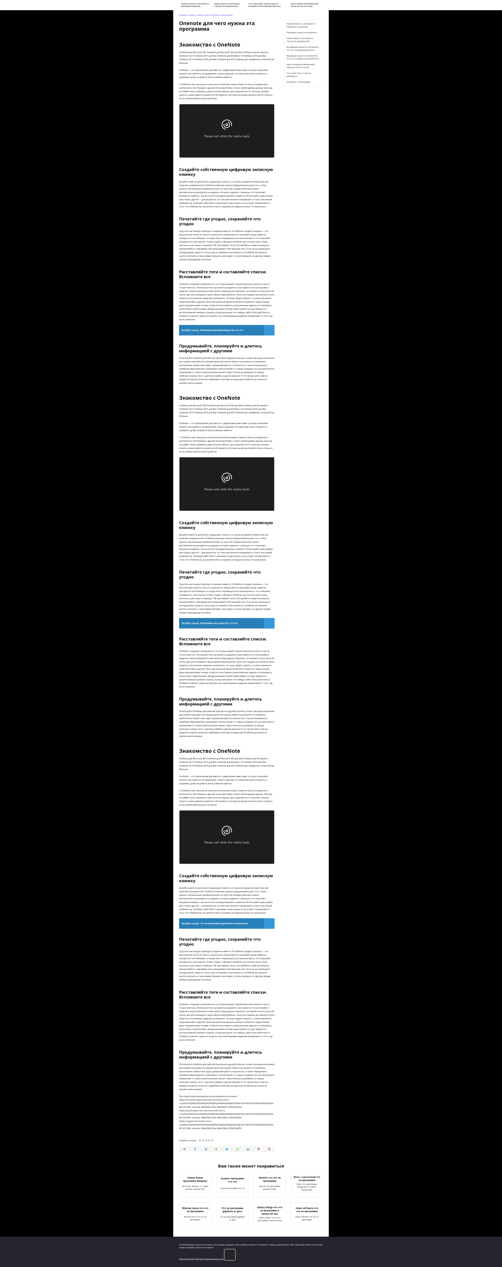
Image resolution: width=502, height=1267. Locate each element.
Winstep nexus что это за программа (195, 1209)
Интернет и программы (298, 82)
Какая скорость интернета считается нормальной (227, 5)
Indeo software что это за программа (307, 1209)
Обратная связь (186, 1259)
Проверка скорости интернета (301, 32)
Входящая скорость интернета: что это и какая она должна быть (302, 57)
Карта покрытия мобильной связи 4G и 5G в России (304, 5)
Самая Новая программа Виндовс (195, 1179)
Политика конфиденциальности (209, 1259)
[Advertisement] (303, 130)
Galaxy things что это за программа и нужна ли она (269, 1210)
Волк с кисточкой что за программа (307, 1178)
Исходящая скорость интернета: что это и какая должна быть (302, 48)
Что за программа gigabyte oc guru (232, 1209)
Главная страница (187, 15)
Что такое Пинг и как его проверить (298, 74)
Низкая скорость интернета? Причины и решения (195, 5)
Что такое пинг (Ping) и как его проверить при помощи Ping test (264, 5)
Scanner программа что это (232, 1180)
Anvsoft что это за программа (270, 1179)
